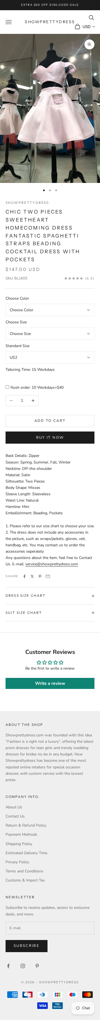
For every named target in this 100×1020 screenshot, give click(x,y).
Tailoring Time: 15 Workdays (30, 369)
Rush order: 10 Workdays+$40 (37, 387)
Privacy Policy (17, 862)
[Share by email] (48, 576)
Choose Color (17, 298)
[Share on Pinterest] (40, 576)
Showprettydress (27, 203)
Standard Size (17, 345)
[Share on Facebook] (24, 576)
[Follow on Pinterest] (37, 966)
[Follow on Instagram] (23, 966)
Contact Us (15, 816)
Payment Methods (21, 834)
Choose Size (16, 322)
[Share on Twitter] (32, 576)
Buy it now (50, 437)
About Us (14, 807)
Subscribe (26, 945)
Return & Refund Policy (26, 825)
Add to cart (50, 420)
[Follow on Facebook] (8, 966)
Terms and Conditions (24, 871)
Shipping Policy (19, 843)
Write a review (50, 683)
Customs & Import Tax (25, 880)
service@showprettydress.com (51, 564)
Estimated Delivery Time (26, 853)
